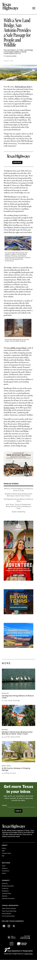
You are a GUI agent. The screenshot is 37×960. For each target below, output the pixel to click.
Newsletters (5, 891)
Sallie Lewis (11, 56)
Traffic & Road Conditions (9, 908)
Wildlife (5, 693)
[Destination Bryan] (18, 613)
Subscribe (17, 163)
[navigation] (33, 8)
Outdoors (4, 868)
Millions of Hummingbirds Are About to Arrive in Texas (18, 490)
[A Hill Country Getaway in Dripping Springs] (18, 761)
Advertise (4, 896)
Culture (4, 873)
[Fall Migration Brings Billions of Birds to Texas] (18, 689)
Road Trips (6, 766)
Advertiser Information (8, 898)
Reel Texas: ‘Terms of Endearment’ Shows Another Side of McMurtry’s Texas (18, 506)
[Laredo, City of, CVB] (18, 579)
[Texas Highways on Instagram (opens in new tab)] (9, 926)
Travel (3, 866)
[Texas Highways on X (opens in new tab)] (14, 926)
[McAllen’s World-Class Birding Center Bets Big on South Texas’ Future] (18, 725)
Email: (4, 805)
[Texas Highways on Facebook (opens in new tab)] (4, 926)
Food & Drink (5, 871)
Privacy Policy (28, 954)
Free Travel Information (8, 916)
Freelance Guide (6, 853)
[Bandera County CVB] (18, 475)
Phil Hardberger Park (22, 87)
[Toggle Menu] (33, 8)
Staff (3, 851)
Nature (5, 729)
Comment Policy (6, 893)
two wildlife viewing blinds (16, 348)
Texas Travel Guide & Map (9, 911)
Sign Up (18, 811)
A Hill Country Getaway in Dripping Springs (16, 769)
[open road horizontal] (18, 646)
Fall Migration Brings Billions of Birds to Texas (18, 500)
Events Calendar (6, 913)
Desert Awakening (18, 512)
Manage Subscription (8, 886)
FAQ (3, 856)
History (4, 848)
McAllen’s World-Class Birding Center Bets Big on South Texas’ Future (18, 495)
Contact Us (5, 888)
